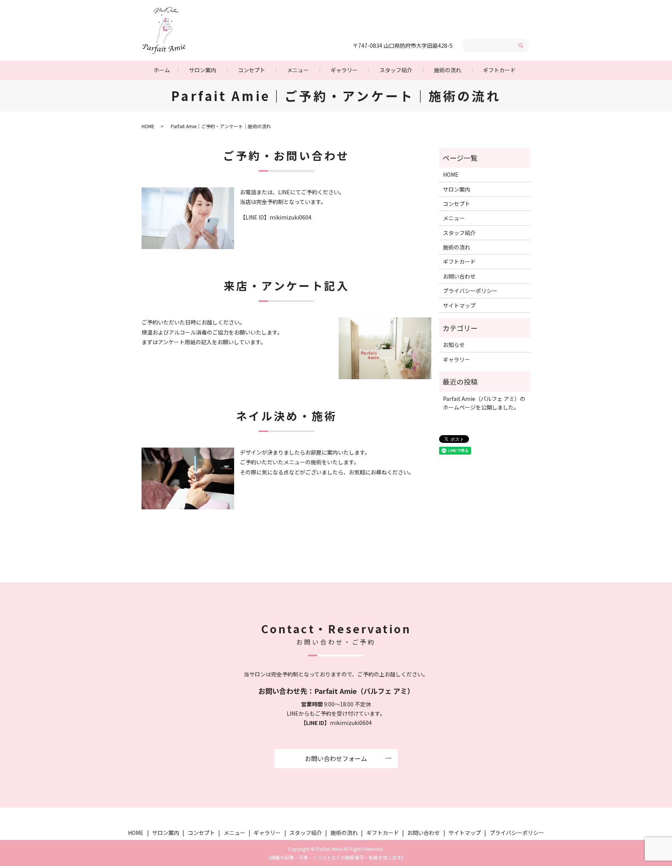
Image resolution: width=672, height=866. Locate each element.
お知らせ (454, 344)
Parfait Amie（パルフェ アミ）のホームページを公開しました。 (484, 403)
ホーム (162, 70)
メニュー (298, 70)
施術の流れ (447, 70)
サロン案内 (202, 70)
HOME (148, 126)
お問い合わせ (459, 276)
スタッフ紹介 (396, 70)
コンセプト (251, 70)
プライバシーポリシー (470, 290)
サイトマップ (459, 305)
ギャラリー (344, 70)
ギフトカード (499, 70)
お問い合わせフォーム (336, 758)
